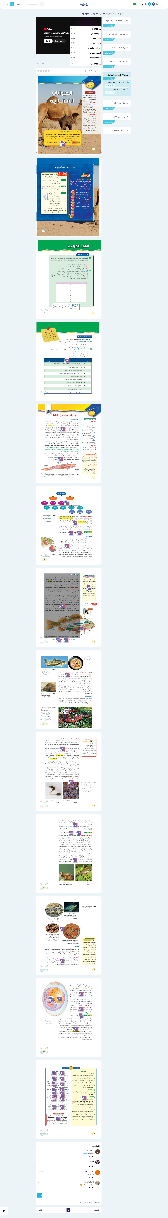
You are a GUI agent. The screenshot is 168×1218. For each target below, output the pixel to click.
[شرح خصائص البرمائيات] (70, 782)
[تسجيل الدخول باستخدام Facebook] (153, 4)
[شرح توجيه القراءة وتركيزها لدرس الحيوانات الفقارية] (66, 360)
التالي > (39, 1210)
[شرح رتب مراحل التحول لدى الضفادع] (61, 1094)
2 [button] (7, 4)
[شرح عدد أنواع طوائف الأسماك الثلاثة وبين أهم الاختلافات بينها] (61, 1073)
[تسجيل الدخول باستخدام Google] (145, 4)
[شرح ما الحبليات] (62, 429)
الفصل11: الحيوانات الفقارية (115, 13)
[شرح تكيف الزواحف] (80, 1009)
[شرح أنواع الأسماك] (62, 606)
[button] (133, 4)
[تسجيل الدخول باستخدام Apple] (142, 4)
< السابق (97, 1210)
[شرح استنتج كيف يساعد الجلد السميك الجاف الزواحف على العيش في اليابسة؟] (61, 1090)
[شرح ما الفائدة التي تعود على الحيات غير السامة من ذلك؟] (61, 1107)
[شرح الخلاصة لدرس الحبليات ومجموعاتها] (83, 1098)
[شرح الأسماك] (66, 546)
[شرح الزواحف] (61, 929)
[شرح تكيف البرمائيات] (62, 749)
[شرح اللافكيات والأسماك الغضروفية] (66, 675)
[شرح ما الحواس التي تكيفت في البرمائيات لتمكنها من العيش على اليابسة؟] (78, 833)
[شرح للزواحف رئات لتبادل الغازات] (75, 1029)
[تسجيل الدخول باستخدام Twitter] (149, 4)
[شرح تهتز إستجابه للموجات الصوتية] (75, 825)
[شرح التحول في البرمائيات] (74, 860)
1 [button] (12, 4)
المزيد (40, 1195)
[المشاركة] (85, 70)
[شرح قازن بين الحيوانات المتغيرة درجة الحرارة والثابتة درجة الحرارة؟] (61, 1078)
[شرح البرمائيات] (66, 711)
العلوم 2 (128, 13)
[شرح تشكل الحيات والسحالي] (80, 994)
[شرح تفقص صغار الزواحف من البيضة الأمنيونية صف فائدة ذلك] (59, 999)
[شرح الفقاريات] (60, 459)
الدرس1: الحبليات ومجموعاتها (93, 13)
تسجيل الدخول (92, 1202)
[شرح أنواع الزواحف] (61, 961)
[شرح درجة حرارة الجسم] (74, 523)
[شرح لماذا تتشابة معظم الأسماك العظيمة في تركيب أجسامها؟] (66, 640)
